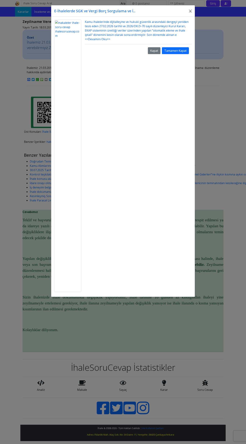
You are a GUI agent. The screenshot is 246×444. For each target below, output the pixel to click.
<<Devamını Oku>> (97, 39)
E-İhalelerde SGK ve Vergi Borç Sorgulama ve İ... (94, 10)
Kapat (154, 51)
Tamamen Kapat (175, 51)
